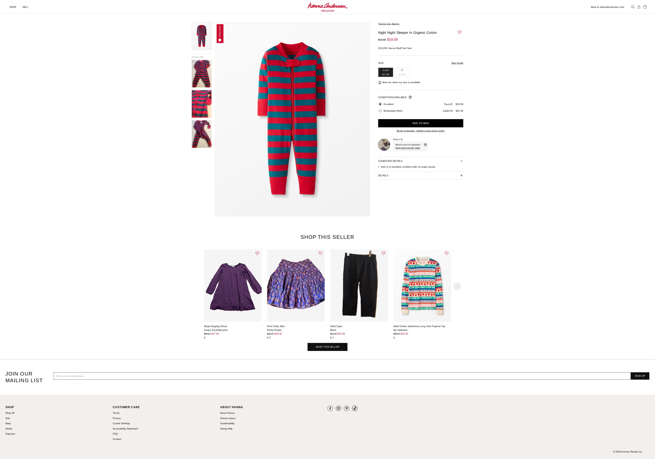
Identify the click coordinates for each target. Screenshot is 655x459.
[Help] (425, 146)
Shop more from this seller (407, 148)
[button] (459, 32)
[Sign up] (639, 7)
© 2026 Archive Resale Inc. (628, 451)
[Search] (633, 7)
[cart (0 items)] (645, 6)
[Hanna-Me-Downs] (328, 7)
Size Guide (457, 63)
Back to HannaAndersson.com (607, 7)
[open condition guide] (410, 97)
